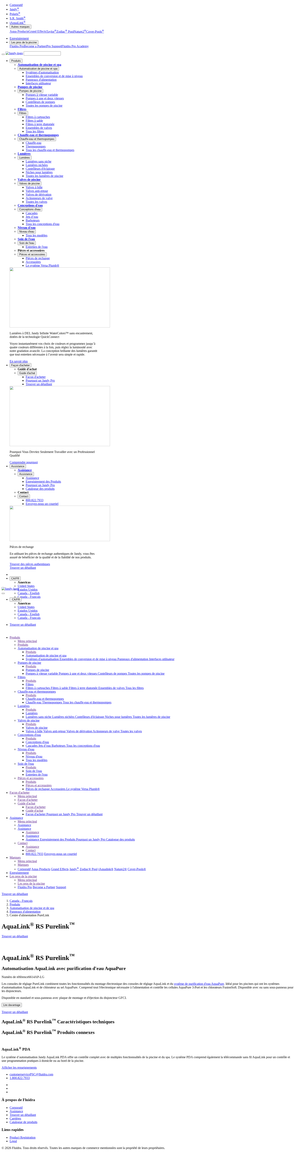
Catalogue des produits (120, 839)
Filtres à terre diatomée (83, 688)
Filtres (22, 109)
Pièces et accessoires (32, 254)
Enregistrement (19, 38)
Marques (15, 857)
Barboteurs (59, 745)
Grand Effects (37, 31)
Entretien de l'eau (37, 774)
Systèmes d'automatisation (43, 659)
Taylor (51, 31)
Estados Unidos (28, 589)
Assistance (17, 466)
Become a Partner (35, 46)
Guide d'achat (27, 373)
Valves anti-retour (54, 731)
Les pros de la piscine (24, 42)
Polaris (15, 14)
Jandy (14, 9)
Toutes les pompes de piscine (146, 673)
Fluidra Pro (17, 46)
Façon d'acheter (20, 365)
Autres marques (20, 26)
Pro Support (54, 46)
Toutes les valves (131, 731)
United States (26, 586)
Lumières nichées (63, 716)
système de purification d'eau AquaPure (199, 983)
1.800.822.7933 (20, 1078)
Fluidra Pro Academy (75, 46)
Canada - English (29, 593)
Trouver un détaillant (23, 567)
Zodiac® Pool (89, 869)
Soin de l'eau (26, 239)
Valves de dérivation (79, 731)
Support (61, 887)
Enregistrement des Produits (58, 839)
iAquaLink (17, 22)
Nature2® (120, 869)
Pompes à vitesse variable (42, 673)
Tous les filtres (134, 688)
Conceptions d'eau (30, 205)
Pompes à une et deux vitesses (78, 673)
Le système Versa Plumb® (83, 789)
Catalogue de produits (23, 1122)
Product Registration (23, 1137)
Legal (13, 1141)
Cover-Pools (95, 31)
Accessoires (58, 789)
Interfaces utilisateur (161, 659)
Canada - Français (29, 596)
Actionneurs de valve (106, 731)
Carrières (15, 1118)
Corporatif (16, 5)
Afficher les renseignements (19, 1067)
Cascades (32, 745)
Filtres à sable (60, 688)
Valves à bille (34, 731)
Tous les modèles (36, 760)
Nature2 (80, 31)
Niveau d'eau (27, 227)
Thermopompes (52, 702)
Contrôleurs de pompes (113, 673)
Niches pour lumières (119, 716)
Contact (23, 496)
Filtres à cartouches (38, 688)
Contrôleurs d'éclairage (90, 716)
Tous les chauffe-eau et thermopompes (87, 702)
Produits (16, 60)
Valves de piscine (29, 179)
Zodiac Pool (65, 31)
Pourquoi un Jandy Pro (61, 814)
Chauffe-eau (34, 702)
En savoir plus (19, 361)
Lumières (24, 153)
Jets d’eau (45, 745)
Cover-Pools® (137, 869)
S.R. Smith (17, 18)
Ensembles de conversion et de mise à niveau (88, 659)
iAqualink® (105, 869)
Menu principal (27, 641)
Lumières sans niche (39, 716)
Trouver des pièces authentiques (30, 564)
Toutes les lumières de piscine (151, 716)
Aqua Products (19, 31)
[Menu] (3, 54)
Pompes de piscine (30, 87)
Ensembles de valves (111, 688)
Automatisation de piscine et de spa (32, 908)
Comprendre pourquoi (24, 462)
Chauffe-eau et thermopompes (38, 135)
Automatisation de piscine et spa (39, 64)
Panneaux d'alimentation (133, 659)
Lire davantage (11, 1004)
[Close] (3, 593)
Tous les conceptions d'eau (83, 745)
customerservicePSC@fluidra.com (31, 1074)
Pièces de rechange (38, 789)
